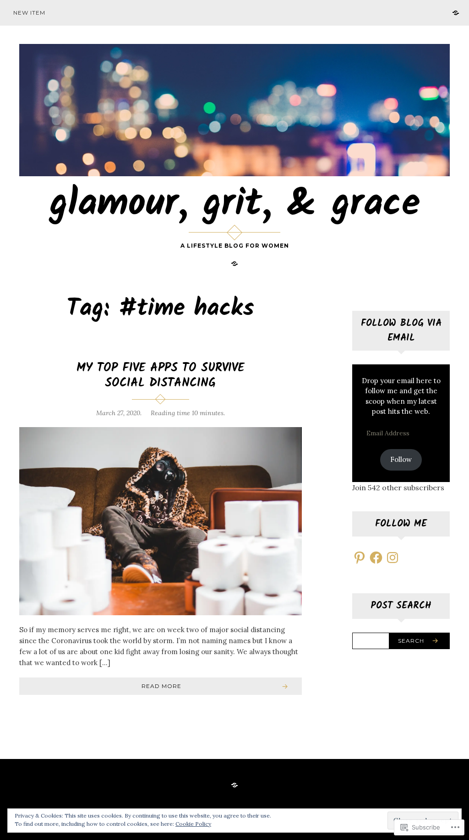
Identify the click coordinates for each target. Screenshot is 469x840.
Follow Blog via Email (401, 330)
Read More (161, 686)
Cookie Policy (193, 823)
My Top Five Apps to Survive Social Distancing (160, 375)
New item (29, 12)
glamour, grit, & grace (234, 204)
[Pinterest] (359, 557)
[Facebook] (376, 557)
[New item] (455, 12)
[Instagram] (392, 557)
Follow (401, 459)
